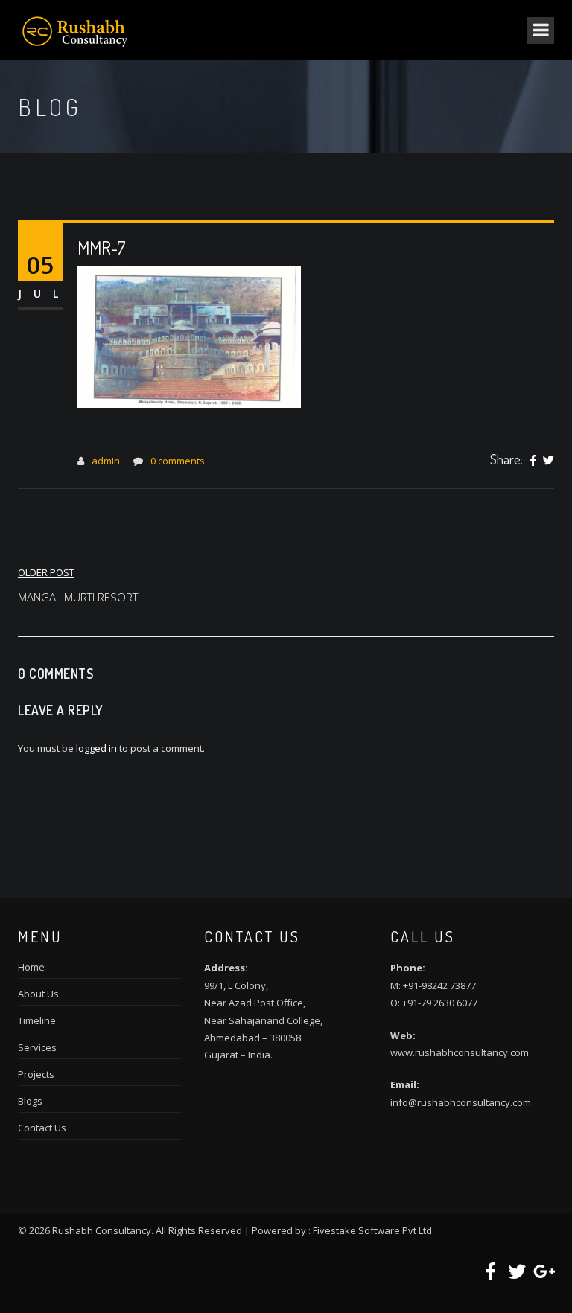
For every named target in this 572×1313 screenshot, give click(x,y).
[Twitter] (548, 461)
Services (37, 1047)
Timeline (37, 1020)
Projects (36, 1074)
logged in (96, 748)
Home (31, 967)
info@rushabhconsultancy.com (460, 1102)
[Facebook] (533, 461)
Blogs (30, 1101)
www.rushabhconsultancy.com (459, 1052)
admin (106, 460)
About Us (38, 993)
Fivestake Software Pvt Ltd (372, 1230)
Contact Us (42, 1127)
